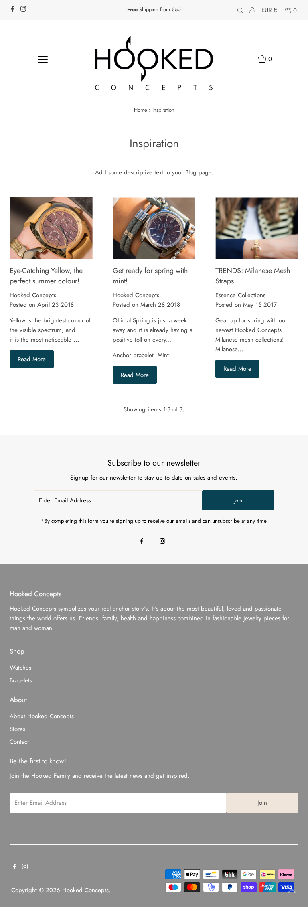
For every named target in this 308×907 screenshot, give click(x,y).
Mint (163, 355)
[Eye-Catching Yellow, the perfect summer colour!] (51, 228)
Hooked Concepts (85, 890)
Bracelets (21, 680)
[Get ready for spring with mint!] (154, 228)
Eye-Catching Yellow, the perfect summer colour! (46, 275)
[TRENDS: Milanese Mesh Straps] (256, 228)
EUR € (269, 10)
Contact (19, 741)
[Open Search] (240, 10)
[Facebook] (12, 9)
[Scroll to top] (292, 891)
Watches (20, 667)
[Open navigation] (43, 59)
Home (140, 110)
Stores (17, 729)
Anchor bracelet (133, 355)
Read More (32, 359)
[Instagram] (23, 9)
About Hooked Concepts (42, 716)
